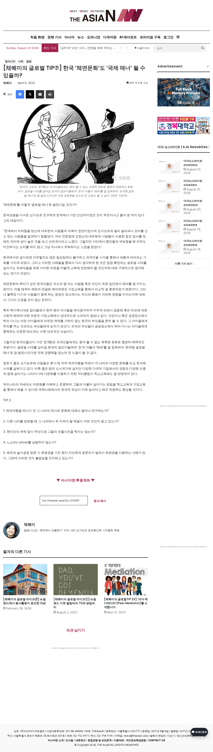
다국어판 (109, 37)
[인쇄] (50, 94)
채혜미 (7, 83)
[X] (30, 94)
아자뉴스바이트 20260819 (192, 223)
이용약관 (119, 740)
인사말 (69, 740)
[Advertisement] (75, 680)
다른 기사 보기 (183, 263)
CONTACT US (156, 740)
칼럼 (28, 61)
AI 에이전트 (128, 37)
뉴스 (80, 37)
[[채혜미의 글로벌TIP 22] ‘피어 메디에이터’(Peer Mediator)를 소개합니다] (126, 579)
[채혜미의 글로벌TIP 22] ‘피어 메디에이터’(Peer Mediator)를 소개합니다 (126, 603)
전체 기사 (54, 37)
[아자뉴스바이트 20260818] (168, 246)
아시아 (69, 37)
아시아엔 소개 (56, 740)
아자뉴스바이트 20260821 (192, 183)
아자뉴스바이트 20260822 (192, 163)
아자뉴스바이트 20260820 (192, 203)
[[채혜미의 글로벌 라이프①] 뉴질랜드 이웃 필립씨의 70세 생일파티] (75, 579)
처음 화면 (37, 37)
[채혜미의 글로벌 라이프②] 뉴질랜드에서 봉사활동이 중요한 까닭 (24, 601)
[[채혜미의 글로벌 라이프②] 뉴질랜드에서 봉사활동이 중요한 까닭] (25, 579)
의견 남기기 (75, 630)
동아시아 (10, 61)
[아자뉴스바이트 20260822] (168, 166)
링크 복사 (100, 501)
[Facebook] (20, 94)
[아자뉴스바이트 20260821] (168, 186)
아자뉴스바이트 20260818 (192, 243)
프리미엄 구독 (150, 37)
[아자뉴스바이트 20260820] (168, 206)
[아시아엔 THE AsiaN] (106, 15)
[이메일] (40, 94)
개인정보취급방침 (136, 740)
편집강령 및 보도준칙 (100, 740)
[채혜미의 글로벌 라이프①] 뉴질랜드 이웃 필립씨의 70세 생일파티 (74, 603)
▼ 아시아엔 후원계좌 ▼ (75, 480)
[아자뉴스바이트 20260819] (168, 226)
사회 (20, 61)
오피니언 (93, 37)
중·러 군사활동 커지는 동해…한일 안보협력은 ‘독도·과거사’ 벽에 (102, 48)
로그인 (168, 37)
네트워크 (80, 740)
